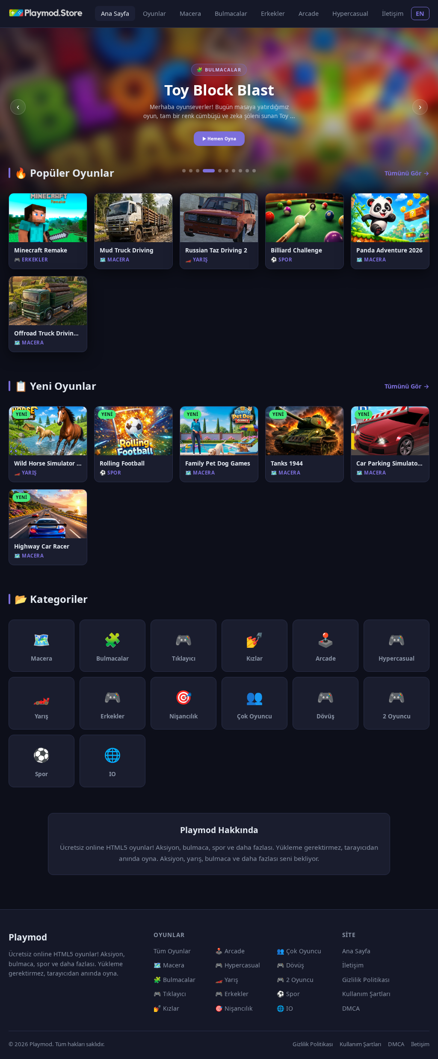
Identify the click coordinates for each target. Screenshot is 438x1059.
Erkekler (273, 13)
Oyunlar (154, 13)
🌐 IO (285, 1008)
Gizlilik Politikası (366, 980)
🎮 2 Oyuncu (295, 980)
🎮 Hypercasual (237, 965)
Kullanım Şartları (366, 994)
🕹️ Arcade (230, 951)
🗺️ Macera (169, 965)
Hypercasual (350, 13)
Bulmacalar (231, 13)
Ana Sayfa (115, 13)
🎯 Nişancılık (234, 1008)
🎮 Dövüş (290, 965)
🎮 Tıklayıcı (170, 994)
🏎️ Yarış (226, 980)
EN (420, 13)
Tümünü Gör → (407, 173)
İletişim (392, 13)
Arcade (309, 13)
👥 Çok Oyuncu (299, 951)
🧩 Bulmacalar (174, 980)
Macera (190, 13)
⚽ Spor (288, 994)
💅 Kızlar (166, 1008)
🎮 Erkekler (232, 994)
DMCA (351, 1008)
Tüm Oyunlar (172, 951)
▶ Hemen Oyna (219, 139)
